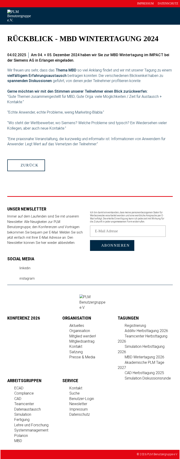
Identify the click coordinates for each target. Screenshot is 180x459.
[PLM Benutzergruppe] (92, 307)
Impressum (145, 3)
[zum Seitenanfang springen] (90, 183)
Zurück (28, 165)
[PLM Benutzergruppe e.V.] (19, 20)
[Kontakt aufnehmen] (150, 13)
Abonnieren (115, 245)
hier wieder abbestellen (58, 243)
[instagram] (131, 13)
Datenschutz (168, 3)
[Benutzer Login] (158, 13)
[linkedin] (122, 13)
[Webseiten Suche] (176, 13)
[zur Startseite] (141, 13)
